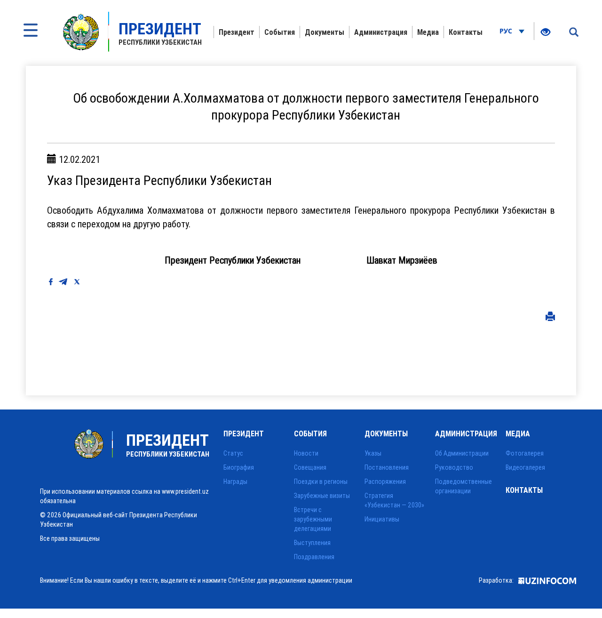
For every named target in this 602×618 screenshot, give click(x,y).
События (279, 32)
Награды (235, 481)
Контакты (466, 32)
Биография (238, 467)
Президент (236, 32)
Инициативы (381, 519)
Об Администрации (462, 453)
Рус (506, 30)
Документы (324, 32)
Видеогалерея (525, 467)
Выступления (312, 542)
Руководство (454, 467)
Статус (233, 453)
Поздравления (314, 557)
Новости (306, 453)
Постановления (386, 467)
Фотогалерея (525, 453)
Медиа (428, 32)
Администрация (380, 32)
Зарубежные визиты (322, 495)
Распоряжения (385, 481)
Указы (372, 453)
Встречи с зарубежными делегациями (313, 519)
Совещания (310, 467)
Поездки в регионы (321, 481)
